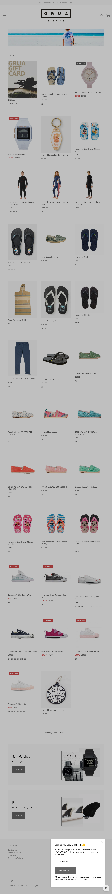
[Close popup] (102, 842)
